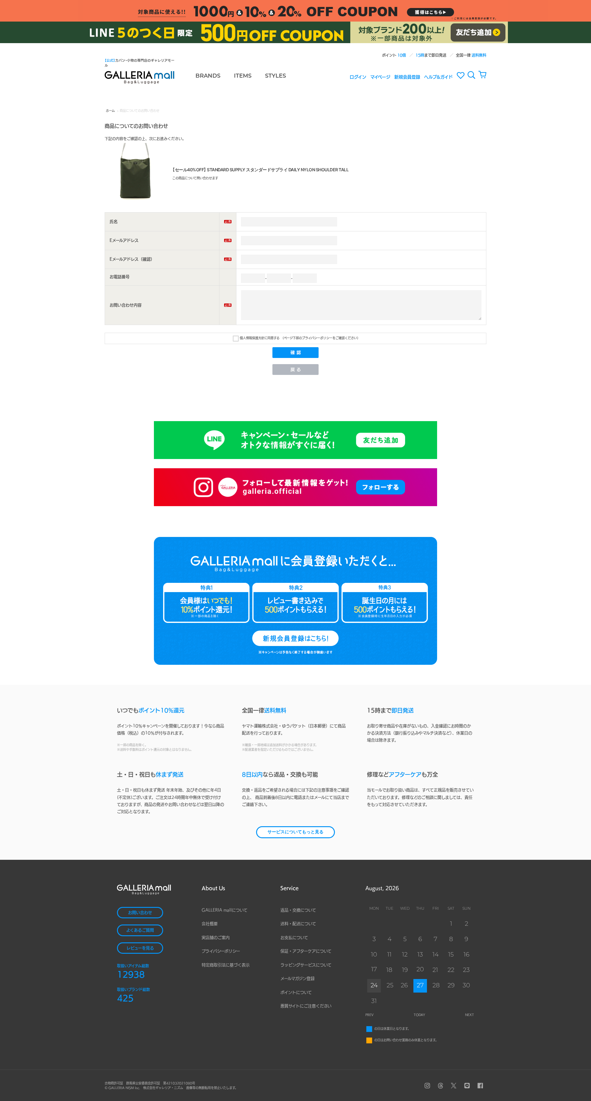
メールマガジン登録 (297, 979)
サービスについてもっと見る (295, 832)
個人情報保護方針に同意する (259, 337)
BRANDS (207, 76)
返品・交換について (298, 910)
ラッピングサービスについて (306, 965)
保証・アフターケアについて (306, 951)
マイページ (380, 77)
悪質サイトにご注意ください (306, 1006)
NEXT (469, 1014)
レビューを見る (140, 948)
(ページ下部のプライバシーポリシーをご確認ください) (320, 337)
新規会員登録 (407, 77)
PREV (369, 1014)
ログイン (358, 77)
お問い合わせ (140, 913)
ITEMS (242, 76)
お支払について (294, 938)
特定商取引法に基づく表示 (226, 965)
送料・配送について (298, 924)
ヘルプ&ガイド (438, 77)
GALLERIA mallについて (224, 910)
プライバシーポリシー (221, 951)
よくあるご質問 (140, 930)
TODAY (419, 1014)
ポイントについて (296, 992)
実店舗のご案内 (216, 938)
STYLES (275, 76)
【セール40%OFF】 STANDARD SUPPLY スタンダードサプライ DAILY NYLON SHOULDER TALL (260, 170)
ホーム (110, 110)
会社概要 (210, 924)
